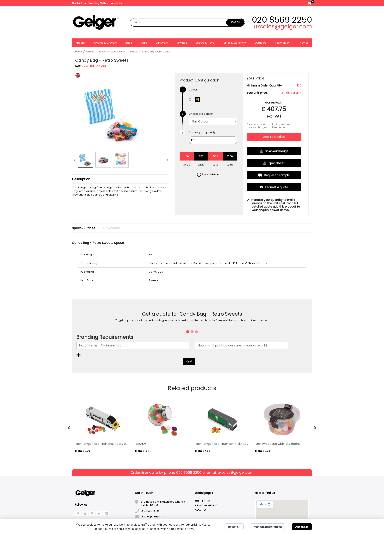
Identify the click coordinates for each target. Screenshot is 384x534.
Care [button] (144, 42)
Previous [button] (69, 428)
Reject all (234, 526)
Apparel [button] (80, 42)
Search (235, 22)
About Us (116, 3)
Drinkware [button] (162, 42)
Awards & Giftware (96, 51)
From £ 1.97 (142, 451)
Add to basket (274, 137)
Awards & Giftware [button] (105, 42)
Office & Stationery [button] (234, 42)
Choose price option (201, 113)
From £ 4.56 (202, 451)
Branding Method (98, 3)
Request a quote (276, 187)
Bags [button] (128, 42)
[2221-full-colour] (198, 99)
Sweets (134, 51)
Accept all (302, 526)
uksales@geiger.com (283, 26)
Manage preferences (268, 526)
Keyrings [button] (182, 42)
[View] (85, 160)
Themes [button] (303, 42)
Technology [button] (282, 42)
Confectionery (118, 51)
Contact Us (79, 3)
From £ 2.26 (262, 451)
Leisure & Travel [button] (205, 42)
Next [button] (315, 428)
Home (78, 51)
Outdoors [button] (260, 42)
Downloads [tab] (112, 228)
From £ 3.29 (82, 451)
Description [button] (81, 179)
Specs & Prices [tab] (83, 228)
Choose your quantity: (202, 132)
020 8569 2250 (282, 19)
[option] (102, 427)
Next (189, 361)
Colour (193, 89)
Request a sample (277, 175)
